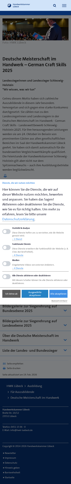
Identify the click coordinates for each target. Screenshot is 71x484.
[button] (54, 6)
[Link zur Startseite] (19, 5)
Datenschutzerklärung (18, 219)
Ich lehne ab (11, 293)
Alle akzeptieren (58, 293)
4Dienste (17, 255)
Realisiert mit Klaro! (59, 301)
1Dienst (17, 239)
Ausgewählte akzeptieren (34, 294)
